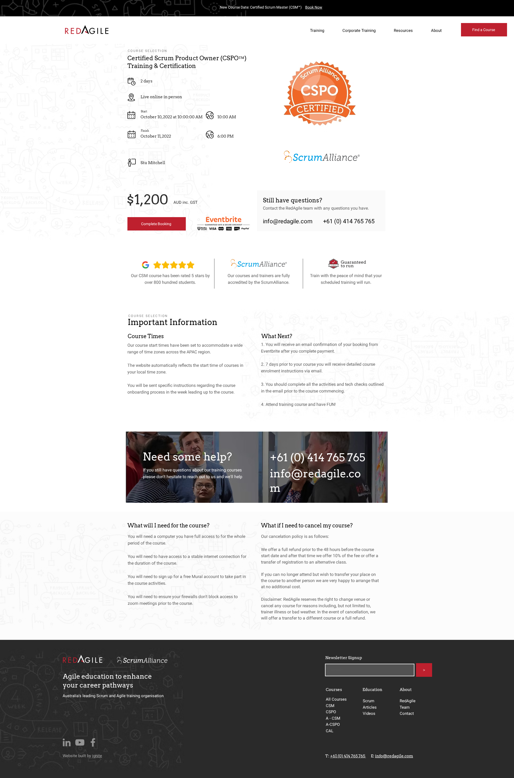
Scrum (368, 700)
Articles (370, 707)
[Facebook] (93, 742)
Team (405, 707)
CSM (330, 705)
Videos (369, 713)
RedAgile (407, 700)
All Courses (336, 699)
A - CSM (333, 718)
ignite (97, 755)
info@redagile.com (287, 221)
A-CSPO (333, 724)
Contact (407, 713)
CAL (329, 730)
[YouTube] (79, 742)
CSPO (331, 711)
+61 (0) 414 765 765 (348, 756)
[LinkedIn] (66, 742)
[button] (321, 30)
